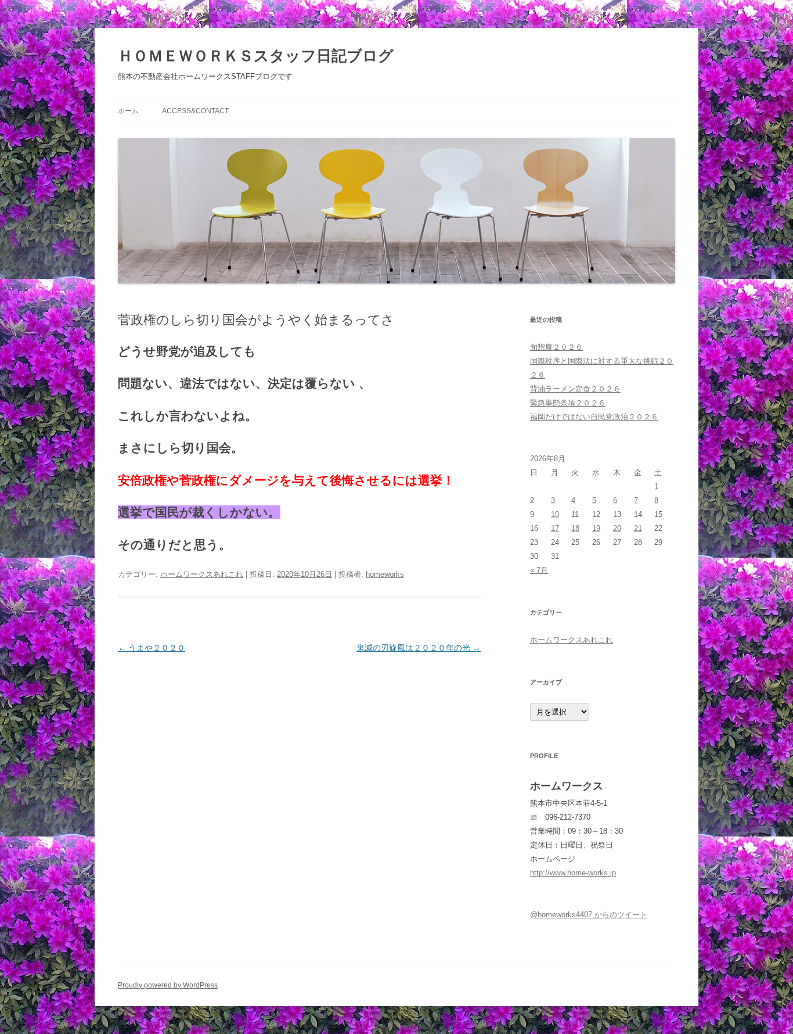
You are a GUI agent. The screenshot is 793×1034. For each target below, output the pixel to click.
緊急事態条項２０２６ (567, 402)
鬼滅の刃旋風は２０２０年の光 (418, 647)
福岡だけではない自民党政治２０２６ (594, 416)
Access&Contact (195, 111)
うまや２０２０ (151, 647)
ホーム (128, 111)
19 (596, 528)
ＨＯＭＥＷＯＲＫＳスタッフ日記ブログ (256, 55)
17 (555, 528)
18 (575, 528)
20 (617, 528)
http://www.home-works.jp (573, 872)
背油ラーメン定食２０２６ (575, 389)
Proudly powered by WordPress (168, 985)
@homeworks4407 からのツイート (588, 914)
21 (638, 528)
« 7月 (539, 570)
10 (555, 514)
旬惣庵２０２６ (556, 347)
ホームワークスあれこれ (201, 574)
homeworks (385, 574)
